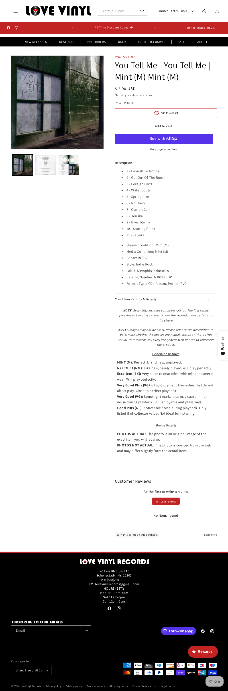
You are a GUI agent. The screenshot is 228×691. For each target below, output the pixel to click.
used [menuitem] (122, 42)
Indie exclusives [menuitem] (151, 42)
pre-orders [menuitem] (96, 42)
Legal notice (168, 686)
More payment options (163, 149)
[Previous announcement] (73, 28)
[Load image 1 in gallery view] (22, 165)
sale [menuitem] (181, 42)
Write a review (166, 501)
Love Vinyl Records (30, 686)
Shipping (120, 95)
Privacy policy (74, 686)
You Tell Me (125, 57)
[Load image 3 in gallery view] (68, 165)
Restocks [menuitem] (67, 42)
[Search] (142, 11)
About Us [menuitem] (204, 42)
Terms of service (96, 686)
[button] (15, 11)
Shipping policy (119, 686)
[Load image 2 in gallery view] (45, 165)
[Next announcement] (155, 28)
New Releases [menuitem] (36, 42)
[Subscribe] (86, 630)
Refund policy (53, 686)
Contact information (144, 686)
